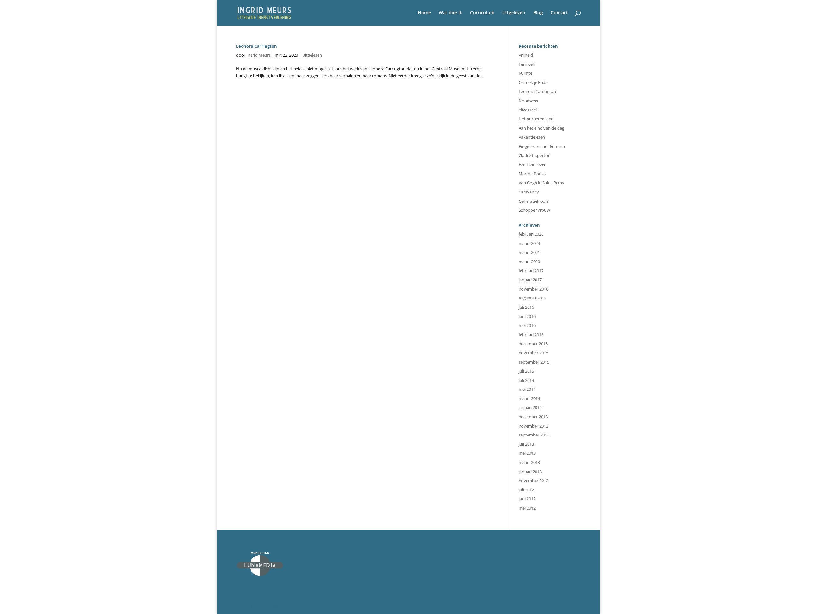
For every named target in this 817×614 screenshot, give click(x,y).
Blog (538, 13)
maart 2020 (529, 261)
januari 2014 (530, 407)
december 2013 (533, 417)
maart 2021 (529, 252)
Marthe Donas (532, 174)
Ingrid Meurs (258, 55)
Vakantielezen (532, 137)
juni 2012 (527, 499)
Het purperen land (536, 119)
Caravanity (529, 192)
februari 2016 (531, 334)
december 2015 (533, 343)
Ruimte (525, 73)
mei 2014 (527, 389)
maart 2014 (529, 398)
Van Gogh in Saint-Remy (541, 183)
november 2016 (533, 289)
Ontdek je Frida (533, 82)
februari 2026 (531, 234)
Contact (559, 13)
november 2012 (533, 480)
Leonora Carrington (256, 46)
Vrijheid (526, 55)
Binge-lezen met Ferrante (542, 146)
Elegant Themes (286, 606)
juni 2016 (527, 316)
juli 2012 (526, 490)
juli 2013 (526, 444)
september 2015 (534, 362)
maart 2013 (529, 462)
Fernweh (527, 64)
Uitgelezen (513, 13)
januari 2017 (530, 280)
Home (424, 13)
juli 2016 (526, 307)
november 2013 (533, 426)
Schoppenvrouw (534, 210)
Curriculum (482, 13)
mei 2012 (527, 508)
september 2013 (534, 435)
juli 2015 (526, 371)
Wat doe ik (450, 13)
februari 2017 (531, 271)
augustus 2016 (532, 298)
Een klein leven (533, 164)
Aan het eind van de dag (541, 128)
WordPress (354, 606)
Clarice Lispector (534, 155)
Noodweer (529, 100)
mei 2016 (527, 325)
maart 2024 (529, 243)
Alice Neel (528, 110)
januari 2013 (530, 471)
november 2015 (533, 353)
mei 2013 (527, 453)
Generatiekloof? (534, 201)
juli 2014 (526, 380)
